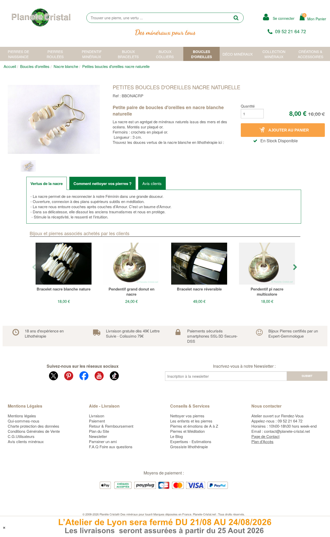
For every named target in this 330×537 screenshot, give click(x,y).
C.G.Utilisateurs (21, 436)
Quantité (248, 106)
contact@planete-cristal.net (287, 431)
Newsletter (98, 436)
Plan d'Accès (262, 441)
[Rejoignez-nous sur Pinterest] (68, 376)
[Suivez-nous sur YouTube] (99, 376)
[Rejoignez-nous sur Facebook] (83, 376)
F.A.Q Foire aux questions (111, 446)
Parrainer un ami (103, 441)
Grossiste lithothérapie (189, 446)
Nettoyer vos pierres (187, 415)
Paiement (97, 421)
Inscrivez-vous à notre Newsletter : (244, 366)
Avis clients (152, 183)
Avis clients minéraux (26, 441)
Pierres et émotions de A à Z (194, 426)
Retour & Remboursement (111, 426)
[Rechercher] (236, 17)
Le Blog (176, 436)
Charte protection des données (33, 426)
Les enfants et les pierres (191, 421)
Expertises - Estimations (190, 441)
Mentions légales (22, 415)
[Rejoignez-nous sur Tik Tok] (114, 376)
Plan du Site (99, 431)
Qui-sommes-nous (23, 421)
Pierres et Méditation (187, 431)
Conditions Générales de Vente (34, 431)
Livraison (96, 415)
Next (295, 267)
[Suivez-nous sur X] (53, 376)
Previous (34, 267)
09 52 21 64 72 (290, 31)
